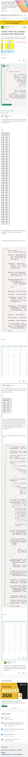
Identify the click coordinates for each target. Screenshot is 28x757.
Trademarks (3, 752)
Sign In (25, 15)
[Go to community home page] (10, 15)
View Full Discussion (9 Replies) (8, 110)
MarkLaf (6, 116)
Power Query (4, 18)
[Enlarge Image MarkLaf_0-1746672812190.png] (15, 637)
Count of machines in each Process (11, 739)
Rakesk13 (12, 725)
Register (21, 15)
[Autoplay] (12, 708)
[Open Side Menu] (1, 15)
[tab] (13, 708)
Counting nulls (7, 717)
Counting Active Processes (9, 734)
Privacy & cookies (12, 749)
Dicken (11, 719)
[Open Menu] (26, 19)
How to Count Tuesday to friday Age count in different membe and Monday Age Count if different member (14, 723)
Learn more (16, 23)
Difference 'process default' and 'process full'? (14, 729)
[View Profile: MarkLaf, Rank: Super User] (2, 116)
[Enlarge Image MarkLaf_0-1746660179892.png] (14, 360)
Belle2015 (11, 741)
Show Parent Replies (4, 112)
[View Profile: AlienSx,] (3, 66)
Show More (4, 54)
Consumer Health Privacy (18, 754)
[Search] (18, 15)
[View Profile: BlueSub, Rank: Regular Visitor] (2, 27)
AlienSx (7, 65)
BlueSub (6, 26)
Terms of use (19, 749)
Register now (4, 10)
